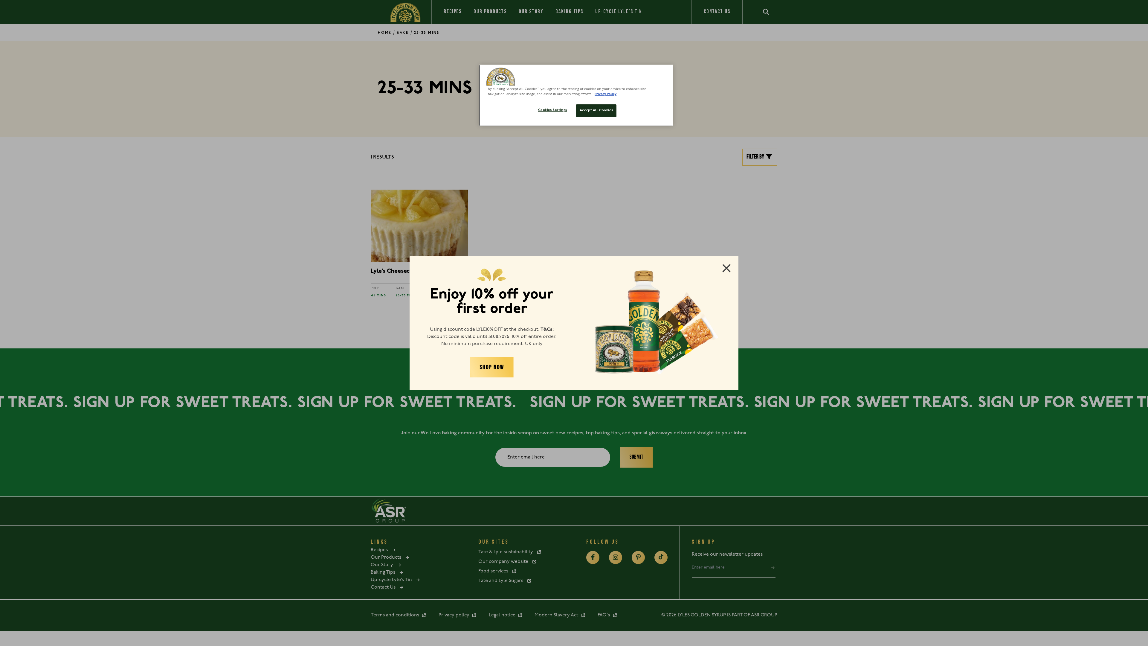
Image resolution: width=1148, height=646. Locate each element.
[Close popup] (726, 268)
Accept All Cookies (596, 110)
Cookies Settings (552, 110)
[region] (576, 95)
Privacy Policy (605, 94)
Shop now (492, 367)
